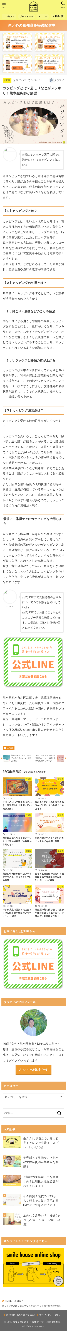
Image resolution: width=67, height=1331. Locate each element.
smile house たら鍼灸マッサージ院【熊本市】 (38, 1322)
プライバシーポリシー (51, 1315)
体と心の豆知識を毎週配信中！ (33, 25)
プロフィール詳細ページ (33, 1069)
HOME (8, 1301)
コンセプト (9, 16)
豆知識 (7, 80)
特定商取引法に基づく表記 (20, 1315)
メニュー (42, 16)
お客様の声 (58, 16)
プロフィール (26, 16)
